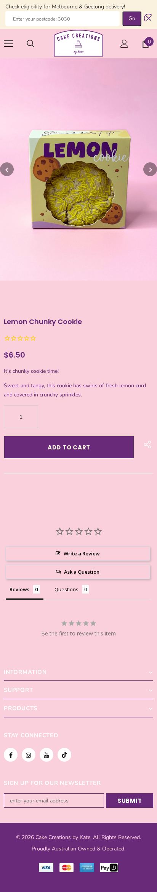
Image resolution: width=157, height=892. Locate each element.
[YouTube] (46, 755)
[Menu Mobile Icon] (8, 43)
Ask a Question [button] (81, 571)
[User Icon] (124, 44)
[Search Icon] (30, 44)
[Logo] (78, 43)
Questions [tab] (66, 589)
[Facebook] (11, 755)
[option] (78, 169)
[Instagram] (28, 755)
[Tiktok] (64, 755)
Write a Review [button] (82, 553)
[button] (146, 18)
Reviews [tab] (19, 589)
